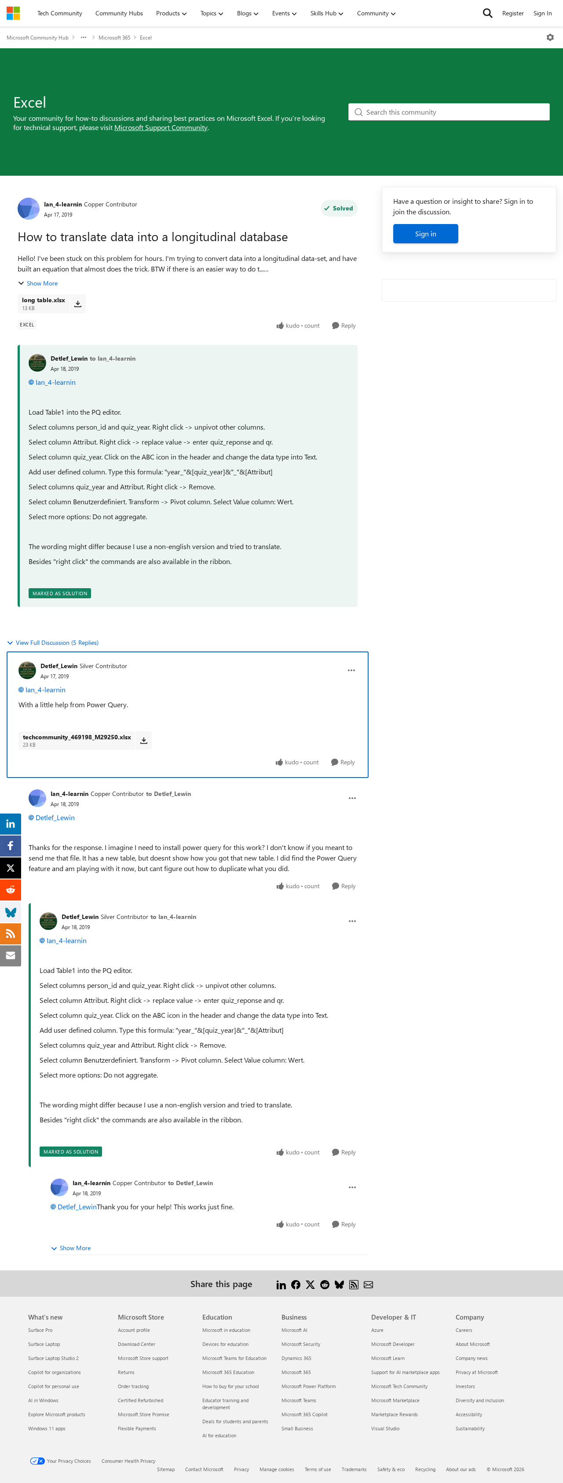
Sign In (543, 13)
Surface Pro (40, 1330)
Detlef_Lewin (69, 358)
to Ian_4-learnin (112, 358)
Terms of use (318, 1469)
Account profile (134, 1330)
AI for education (219, 1435)
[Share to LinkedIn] (281, 1283)
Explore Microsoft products (56, 1414)
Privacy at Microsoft (477, 1372)
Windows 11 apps (47, 1428)
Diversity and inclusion (480, 1400)
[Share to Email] (368, 1283)
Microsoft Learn (388, 1358)
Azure (377, 1330)
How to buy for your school (230, 1386)
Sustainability (470, 1428)
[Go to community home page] (13, 13)
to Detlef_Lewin (168, 793)
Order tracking (133, 1386)
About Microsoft (473, 1344)
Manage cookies (277, 1469)
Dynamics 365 (296, 1358)
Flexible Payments (137, 1428)
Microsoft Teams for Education (234, 1358)
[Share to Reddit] (324, 1283)
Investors (465, 1386)
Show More (42, 283)
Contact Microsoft (204, 1469)
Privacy (241, 1469)
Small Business (297, 1428)
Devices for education (225, 1344)
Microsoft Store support (143, 1358)
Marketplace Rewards (394, 1414)
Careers (464, 1330)
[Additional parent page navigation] (83, 37)
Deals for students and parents (235, 1421)
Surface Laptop (44, 1344)
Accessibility (469, 1414)
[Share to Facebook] (295, 1283)
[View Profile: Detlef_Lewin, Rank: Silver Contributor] (27, 670)
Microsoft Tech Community (399, 1386)
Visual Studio (385, 1428)
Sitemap (166, 1469)
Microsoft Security (301, 1344)
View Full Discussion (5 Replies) (57, 642)
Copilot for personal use (53, 1386)
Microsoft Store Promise (143, 1414)
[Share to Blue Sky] (339, 1283)
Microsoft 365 (114, 37)
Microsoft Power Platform (309, 1386)
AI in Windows (43, 1400)
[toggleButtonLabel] (550, 37)
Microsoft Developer (393, 1344)
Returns (126, 1372)
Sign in (425, 233)
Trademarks (354, 1469)
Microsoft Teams (299, 1400)
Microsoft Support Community (161, 127)
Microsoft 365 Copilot (305, 1414)
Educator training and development (225, 1404)
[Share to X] (310, 1283)
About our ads (461, 1469)
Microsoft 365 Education (228, 1372)
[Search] (488, 13)
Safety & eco (391, 1469)
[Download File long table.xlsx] (77, 303)
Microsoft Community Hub (38, 37)
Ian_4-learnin (63, 204)
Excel (146, 37)
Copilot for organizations (54, 1372)
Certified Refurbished (140, 1400)
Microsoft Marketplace (395, 1400)
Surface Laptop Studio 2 (53, 1358)
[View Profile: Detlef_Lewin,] (37, 363)
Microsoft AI (294, 1330)
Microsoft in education (226, 1330)
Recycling (425, 1469)
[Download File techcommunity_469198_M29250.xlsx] (143, 740)
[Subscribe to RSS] (353, 1283)
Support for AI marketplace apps (405, 1372)
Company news (472, 1358)
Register (513, 13)
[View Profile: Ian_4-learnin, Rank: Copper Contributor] (29, 209)
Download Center (136, 1344)
